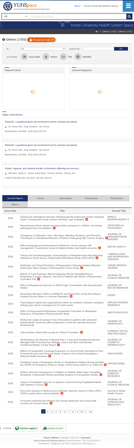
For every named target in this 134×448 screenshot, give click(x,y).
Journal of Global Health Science (116, 392)
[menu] (128, 6)
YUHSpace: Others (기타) (27, 6)
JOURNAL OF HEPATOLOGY (115, 322)
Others (14, 204)
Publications (116, 198)
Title (70, 56)
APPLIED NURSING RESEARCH (118, 303)
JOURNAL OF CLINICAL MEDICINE (118, 276)
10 (81, 411)
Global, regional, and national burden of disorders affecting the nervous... (43, 168)
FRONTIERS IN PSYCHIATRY (116, 226)
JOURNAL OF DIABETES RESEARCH (115, 373)
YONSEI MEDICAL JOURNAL (117, 266)
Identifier (87, 56)
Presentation (91, 198)
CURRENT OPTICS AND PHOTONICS (118, 332)
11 (86, 411)
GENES (111, 295)
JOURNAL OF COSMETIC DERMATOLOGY (116, 342)
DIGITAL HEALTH (117, 246)
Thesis (40, 198)
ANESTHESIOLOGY (118, 312)
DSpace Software (51, 438)
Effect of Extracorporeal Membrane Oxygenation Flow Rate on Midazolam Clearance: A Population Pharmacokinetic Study (58, 312)
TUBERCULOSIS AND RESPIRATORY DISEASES (118, 257)
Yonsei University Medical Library (101, 6)
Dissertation (66, 198)
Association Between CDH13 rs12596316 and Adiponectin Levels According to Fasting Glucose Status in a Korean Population (60, 295)
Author (53, 56)
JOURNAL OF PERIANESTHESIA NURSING (117, 237)
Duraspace (86, 438)
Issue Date (34, 56)
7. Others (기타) (108, 31)
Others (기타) (125, 31)
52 (91, 411)
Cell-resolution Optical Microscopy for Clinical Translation (49, 332)
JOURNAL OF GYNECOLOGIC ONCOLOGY (116, 402)
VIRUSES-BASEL (116, 363)
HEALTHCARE (115, 353)
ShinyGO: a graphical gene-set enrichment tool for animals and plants (41, 121)
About (77, 6)
